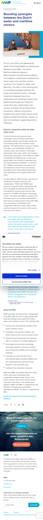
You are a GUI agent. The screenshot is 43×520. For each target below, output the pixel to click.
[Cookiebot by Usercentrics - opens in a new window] (32, 237)
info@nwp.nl (8, 484)
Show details (32, 270)
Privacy (6, 512)
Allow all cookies (21, 276)
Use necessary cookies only (21, 282)
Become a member (21, 444)
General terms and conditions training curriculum (21, 515)
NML (13, 314)
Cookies (16, 512)
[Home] (14, 3)
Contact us (21, 426)
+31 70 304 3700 (9, 481)
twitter (12, 455)
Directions (7, 487)
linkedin (16, 455)
